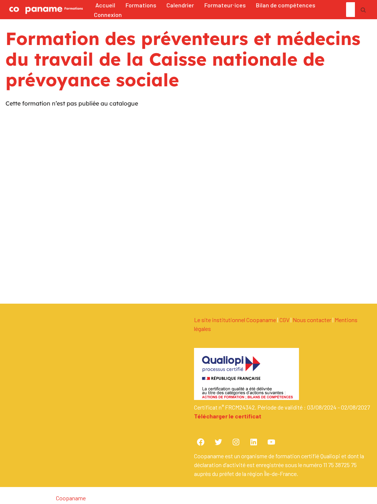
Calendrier (180, 4)
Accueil (105, 4)
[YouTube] (271, 442)
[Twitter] (218, 442)
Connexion (108, 14)
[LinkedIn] (253, 442)
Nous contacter (312, 319)
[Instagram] (236, 442)
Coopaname (71, 497)
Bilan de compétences (285, 4)
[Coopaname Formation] (44, 9)
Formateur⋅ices (225, 4)
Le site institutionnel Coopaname (235, 319)
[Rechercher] (363, 9)
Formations (141, 4)
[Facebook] (200, 442)
